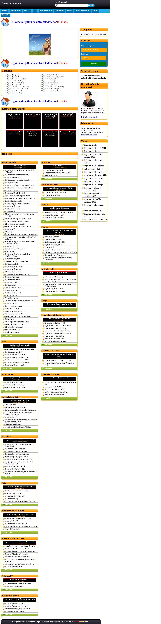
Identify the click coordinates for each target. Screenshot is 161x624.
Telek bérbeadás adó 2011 (14, 405)
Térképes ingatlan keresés (14, 287)
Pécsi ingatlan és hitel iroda (14, 249)
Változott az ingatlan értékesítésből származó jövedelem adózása (20, 243)
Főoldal (4, 10)
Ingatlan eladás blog (12, 190)
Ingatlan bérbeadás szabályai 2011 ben (58, 360)
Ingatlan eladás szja (12, 499)
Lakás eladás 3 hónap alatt (14, 314)
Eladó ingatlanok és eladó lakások (17, 322)
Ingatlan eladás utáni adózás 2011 (93, 155)
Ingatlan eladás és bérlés (13, 209)
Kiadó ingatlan (10, 251)
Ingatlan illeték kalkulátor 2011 (55, 192)
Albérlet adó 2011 (51, 175)
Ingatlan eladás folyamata (53, 245)
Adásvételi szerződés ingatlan (15, 466)
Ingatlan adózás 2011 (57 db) (14, 91)
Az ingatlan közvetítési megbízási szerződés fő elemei (21, 473)
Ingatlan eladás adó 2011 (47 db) (50, 75)
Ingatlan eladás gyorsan (13, 206)
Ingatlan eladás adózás (94, 165)
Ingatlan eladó (10, 229)
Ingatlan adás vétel (11, 183)
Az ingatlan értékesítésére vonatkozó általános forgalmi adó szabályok (21, 421)
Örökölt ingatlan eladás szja (14, 496)
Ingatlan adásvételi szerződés (15, 469)
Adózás (69, 10)
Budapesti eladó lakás (12, 329)
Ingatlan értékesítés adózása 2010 (92, 194)
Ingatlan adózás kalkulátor (96, 219)
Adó (35, 10)
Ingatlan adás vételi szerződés (15, 449)
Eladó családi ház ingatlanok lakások (18, 316)
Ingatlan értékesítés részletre (54, 395)
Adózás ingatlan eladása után (15, 385)
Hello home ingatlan (12, 308)
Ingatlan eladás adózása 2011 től (16, 524)
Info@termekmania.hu (89, 135)
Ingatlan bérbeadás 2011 (13, 566)
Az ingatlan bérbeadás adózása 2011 (17, 557)
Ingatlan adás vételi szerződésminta (17, 454)
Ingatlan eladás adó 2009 (13, 352)
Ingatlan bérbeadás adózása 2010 (16, 606)
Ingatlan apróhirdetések (13, 293)
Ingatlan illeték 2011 (12, 417)
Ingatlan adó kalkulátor (13, 177)
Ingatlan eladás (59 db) (13, 75)
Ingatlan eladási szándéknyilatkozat (17, 274)
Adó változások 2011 (12, 529)
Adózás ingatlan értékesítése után (16, 387)
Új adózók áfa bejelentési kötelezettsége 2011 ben (60, 383)
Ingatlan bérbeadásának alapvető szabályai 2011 (59, 364)
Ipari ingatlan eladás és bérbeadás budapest (20, 198)
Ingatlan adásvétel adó (94, 178)
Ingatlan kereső (10, 285)
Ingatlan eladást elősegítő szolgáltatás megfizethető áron (18, 255)
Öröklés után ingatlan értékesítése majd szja (20, 501)
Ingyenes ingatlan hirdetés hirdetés (17, 221)
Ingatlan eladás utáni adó (13, 382)
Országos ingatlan (11, 290)
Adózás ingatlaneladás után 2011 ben (18, 427)
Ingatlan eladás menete (52, 237)
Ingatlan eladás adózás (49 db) (50, 79)
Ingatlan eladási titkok (12, 280)
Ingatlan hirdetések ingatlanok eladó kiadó (19, 185)
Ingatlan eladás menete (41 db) (50, 81)
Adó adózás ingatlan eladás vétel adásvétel (19, 349)
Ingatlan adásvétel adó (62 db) (50, 83)
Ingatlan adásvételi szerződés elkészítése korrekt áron (58, 259)
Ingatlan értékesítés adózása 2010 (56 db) (53, 87)
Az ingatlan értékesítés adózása (55, 341)
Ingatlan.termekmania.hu (24, 622)
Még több (8, 335)
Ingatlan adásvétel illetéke (14, 266)
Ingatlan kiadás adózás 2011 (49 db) (51, 89)
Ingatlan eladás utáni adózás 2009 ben (18, 360)
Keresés (94, 64)
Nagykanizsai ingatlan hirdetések (16, 261)
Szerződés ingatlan (11, 298)
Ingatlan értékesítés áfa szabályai (56, 328)
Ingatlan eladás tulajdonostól (15, 193)
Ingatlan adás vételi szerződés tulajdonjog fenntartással (19, 445)
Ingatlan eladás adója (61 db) (49, 85)
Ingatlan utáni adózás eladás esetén (17, 362)
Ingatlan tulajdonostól (12, 277)
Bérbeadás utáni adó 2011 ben (15, 407)
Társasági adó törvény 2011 (54, 170)
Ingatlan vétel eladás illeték (54, 289)
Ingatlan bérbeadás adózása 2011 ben (18, 549)
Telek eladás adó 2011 (82, 10)
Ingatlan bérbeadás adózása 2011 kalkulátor (20, 551)
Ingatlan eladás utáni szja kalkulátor (17, 491)
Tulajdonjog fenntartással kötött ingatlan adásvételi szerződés (19, 463)
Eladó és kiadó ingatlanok (14, 327)
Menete (95, 10)
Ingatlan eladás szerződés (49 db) (16, 83)
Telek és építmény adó (13, 424)
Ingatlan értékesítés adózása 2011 (92, 189)
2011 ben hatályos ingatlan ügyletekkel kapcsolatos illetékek (18, 413)
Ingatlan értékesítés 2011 (13, 521)
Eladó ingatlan (10, 232)
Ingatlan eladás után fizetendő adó (17, 175)
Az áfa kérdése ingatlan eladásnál (56, 392)
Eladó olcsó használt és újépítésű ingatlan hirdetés (19, 215)
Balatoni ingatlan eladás (13, 201)
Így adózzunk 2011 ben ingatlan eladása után (20, 234)
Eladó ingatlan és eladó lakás (55, 242)
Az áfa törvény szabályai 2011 (55, 389)
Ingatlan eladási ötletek (13, 269)
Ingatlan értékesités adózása (54, 339)
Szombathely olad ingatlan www (16, 457)
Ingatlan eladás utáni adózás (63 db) (16, 79)
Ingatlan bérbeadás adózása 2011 (16, 554)
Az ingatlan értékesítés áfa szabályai (57, 331)
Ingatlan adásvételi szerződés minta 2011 (19, 459)
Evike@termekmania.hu (89, 117)
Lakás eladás (9, 319)
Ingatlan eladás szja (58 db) (14, 85)
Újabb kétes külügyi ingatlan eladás (17, 196)
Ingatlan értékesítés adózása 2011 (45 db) (18, 87)
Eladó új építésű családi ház (14, 324)
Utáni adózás (59, 10)
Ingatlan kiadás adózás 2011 (15, 586)
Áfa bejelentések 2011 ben (54, 387)
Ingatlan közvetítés (11, 282)
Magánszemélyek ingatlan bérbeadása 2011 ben (21, 526)
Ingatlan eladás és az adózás (54, 217)
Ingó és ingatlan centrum (13, 306)
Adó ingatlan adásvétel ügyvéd (55, 277)
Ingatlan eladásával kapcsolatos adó (17, 180)
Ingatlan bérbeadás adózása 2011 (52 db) (17, 89)
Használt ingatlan (11, 295)
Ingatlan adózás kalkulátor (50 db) (16, 93)
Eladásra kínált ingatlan (13, 272)
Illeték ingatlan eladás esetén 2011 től (18, 518)
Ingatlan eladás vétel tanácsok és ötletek (19, 188)
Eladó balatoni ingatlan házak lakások (18, 219)
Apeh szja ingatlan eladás (14, 493)
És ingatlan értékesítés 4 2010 (55, 323)
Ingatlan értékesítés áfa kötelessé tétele (58, 326)
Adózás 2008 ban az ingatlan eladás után (59, 212)
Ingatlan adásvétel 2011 (53, 195)
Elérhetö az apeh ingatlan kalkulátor (17, 609)
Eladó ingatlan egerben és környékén (18, 226)
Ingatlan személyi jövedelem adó (16, 357)
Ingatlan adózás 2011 (93, 210)
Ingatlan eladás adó (92, 151)
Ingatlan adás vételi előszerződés (16, 451)
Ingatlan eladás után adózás (54, 215)
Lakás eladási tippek (12, 332)
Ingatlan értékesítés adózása (54, 336)
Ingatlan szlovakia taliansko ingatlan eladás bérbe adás (20, 171)
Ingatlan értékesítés (11, 246)
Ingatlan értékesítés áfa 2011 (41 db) (51, 91)
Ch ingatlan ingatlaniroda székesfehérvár (19, 301)
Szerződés (5, 15)
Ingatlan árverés (10, 303)
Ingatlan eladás (16, 10)
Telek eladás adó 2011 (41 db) (15, 81)
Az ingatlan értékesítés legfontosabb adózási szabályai (20, 238)
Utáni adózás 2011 (46, 10)
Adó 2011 (27, 10)
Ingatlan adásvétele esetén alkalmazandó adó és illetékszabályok (61, 285)
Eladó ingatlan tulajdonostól (14, 224)
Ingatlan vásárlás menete (53, 239)
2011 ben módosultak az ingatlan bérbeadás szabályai (20, 560)
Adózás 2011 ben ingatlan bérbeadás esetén (20, 546)
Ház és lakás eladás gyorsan (14, 311)
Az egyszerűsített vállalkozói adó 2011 (58, 173)
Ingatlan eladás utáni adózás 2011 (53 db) (53, 77)
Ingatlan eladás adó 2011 (95, 148)
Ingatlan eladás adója (93, 185)
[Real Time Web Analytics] (83, 622)
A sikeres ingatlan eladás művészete (17, 204)
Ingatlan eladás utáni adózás (14, 365)
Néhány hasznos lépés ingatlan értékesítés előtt (61, 252)
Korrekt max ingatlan (12, 259)
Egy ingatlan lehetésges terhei (55, 255)
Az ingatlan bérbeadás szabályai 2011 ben (19, 564)
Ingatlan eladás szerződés (95, 175)
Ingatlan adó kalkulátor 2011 (15, 355)
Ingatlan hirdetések (11, 264)
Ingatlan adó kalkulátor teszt (15, 603)
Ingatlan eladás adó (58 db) (14, 77)
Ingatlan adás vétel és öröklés (55, 291)
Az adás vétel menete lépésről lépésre (57, 250)
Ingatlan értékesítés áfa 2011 (94, 215)
